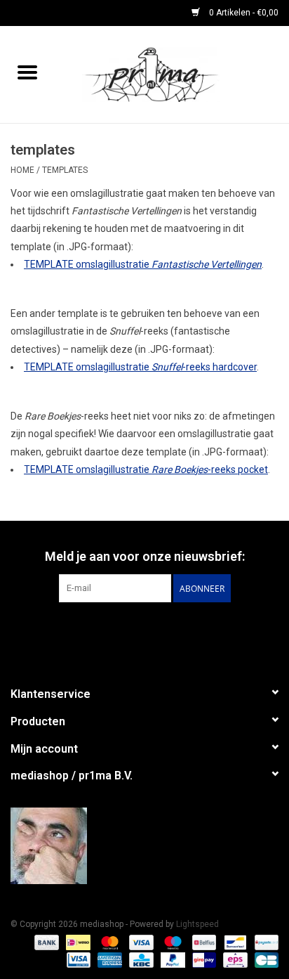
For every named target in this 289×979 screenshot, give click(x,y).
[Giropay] (202, 959)
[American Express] (108, 959)
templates (65, 170)
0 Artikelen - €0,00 (242, 13)
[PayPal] (171, 959)
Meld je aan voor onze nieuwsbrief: (145, 556)
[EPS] (233, 959)
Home (22, 170)
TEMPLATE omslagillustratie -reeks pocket (146, 469)
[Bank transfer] (45, 942)
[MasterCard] (108, 942)
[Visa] (140, 942)
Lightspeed (197, 924)
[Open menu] (27, 72)
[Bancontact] (233, 942)
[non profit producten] (172, 73)
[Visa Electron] (77, 959)
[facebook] (144, 846)
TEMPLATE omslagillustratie (143, 264)
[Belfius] (202, 942)
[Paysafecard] (264, 942)
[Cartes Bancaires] (264, 959)
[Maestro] (171, 942)
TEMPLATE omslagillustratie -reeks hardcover (140, 366)
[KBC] (139, 959)
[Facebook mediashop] (144, 631)
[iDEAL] (76, 942)
